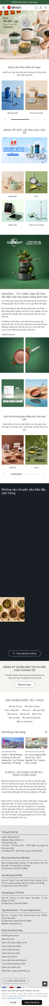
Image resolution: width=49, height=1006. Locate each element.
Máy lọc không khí (24, 721)
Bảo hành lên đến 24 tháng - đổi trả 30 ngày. (24, 2)
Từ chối (13, 1002)
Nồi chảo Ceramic (32, 706)
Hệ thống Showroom (10, 935)
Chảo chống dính (11, 710)
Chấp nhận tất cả (31, 1002)
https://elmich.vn (16, 840)
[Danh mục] (3, 7)
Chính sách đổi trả (9, 957)
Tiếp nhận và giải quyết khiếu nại (16, 971)
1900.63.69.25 (13, 837)
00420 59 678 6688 (22, 921)
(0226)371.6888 (20, 868)
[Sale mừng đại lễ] (24, 34)
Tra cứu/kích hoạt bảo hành (13, 964)
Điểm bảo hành (8, 939)
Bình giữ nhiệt (39, 710)
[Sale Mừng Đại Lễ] (24, 150)
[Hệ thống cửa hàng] (45, 732)
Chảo (36, 196)
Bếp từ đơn (13, 225)
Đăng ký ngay (24, 684)
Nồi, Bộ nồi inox (15, 706)
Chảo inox (26, 710)
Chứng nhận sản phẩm (11, 946)
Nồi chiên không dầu (31, 718)
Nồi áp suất (25, 714)
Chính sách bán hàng (11, 949)
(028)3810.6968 (21, 903)
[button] (44, 119)
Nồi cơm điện (14, 718)
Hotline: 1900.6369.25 (16, 981)
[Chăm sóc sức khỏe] (36, 211)
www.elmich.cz (16, 923)
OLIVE (36, 468)
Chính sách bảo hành (11, 953)
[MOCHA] (13, 450)
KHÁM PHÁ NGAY (8, 335)
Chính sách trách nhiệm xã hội (14, 942)
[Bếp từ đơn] (13, 211)
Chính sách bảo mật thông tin (14, 960)
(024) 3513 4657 (21, 886)
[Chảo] (36, 182)
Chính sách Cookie (14, 998)
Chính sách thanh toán (11, 967)
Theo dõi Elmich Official (26, 653)
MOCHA (13, 468)
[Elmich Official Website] (14, 7)
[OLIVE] (36, 450)
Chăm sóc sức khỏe (36, 225)
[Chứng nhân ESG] (13, 393)
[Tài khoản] (40, 7)
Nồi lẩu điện (12, 196)
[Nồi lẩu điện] (13, 182)
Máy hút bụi (12, 714)
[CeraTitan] (36, 393)
